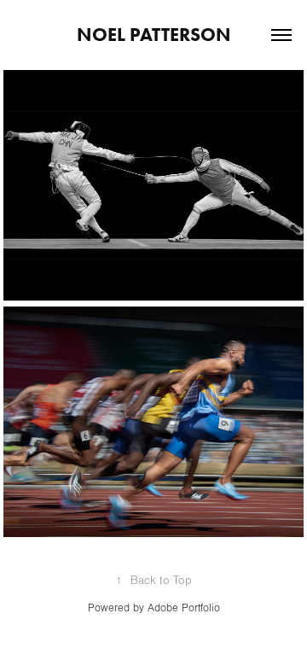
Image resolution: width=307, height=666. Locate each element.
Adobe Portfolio (184, 608)
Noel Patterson (154, 34)
